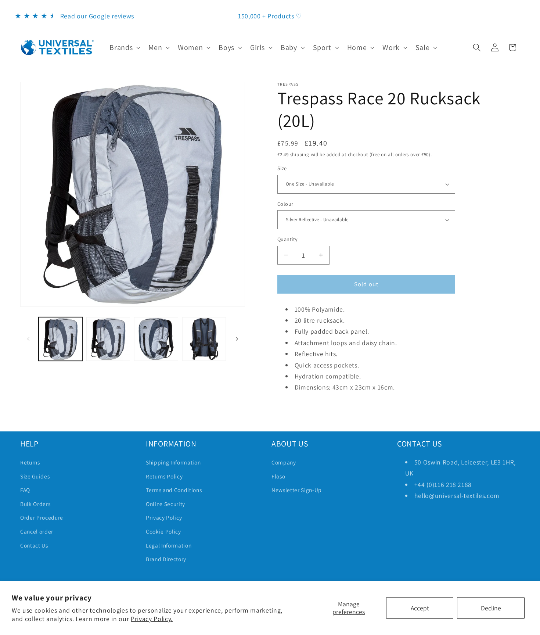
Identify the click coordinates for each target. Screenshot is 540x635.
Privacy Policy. (152, 618)
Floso (278, 476)
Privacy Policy (164, 517)
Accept (420, 608)
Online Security (165, 503)
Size (282, 168)
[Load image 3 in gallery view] (156, 339)
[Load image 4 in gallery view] (204, 339)
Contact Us (34, 545)
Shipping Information (173, 462)
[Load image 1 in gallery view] (60, 339)
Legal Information (168, 545)
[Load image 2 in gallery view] (108, 339)
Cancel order (36, 531)
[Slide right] (237, 339)
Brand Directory (166, 559)
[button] (124, 47)
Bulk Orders (35, 503)
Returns (30, 462)
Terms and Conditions (174, 490)
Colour (285, 203)
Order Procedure (41, 517)
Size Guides (35, 476)
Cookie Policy (163, 531)
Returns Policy (164, 476)
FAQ (25, 490)
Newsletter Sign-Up (296, 490)
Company (283, 462)
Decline (491, 608)
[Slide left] (28, 339)
